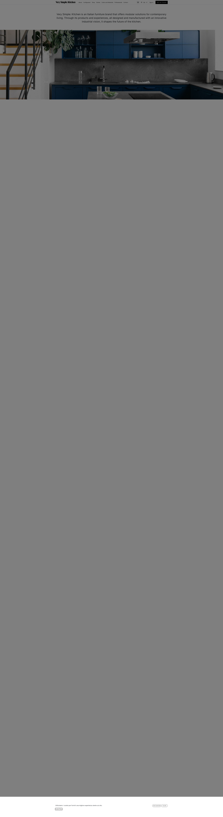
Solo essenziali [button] (156, 805)
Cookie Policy (58, 809)
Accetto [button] (164, 805)
